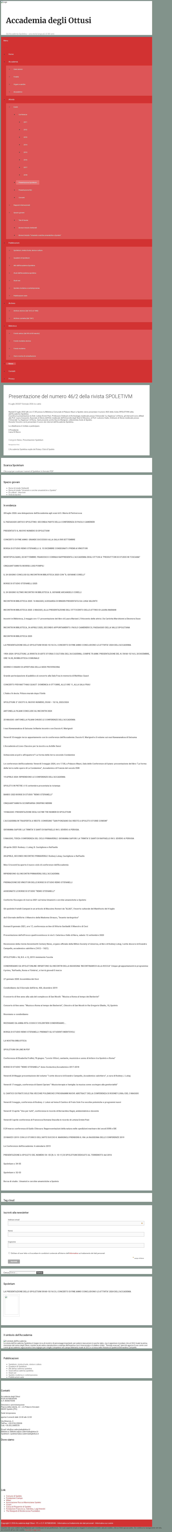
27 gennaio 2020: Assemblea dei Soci (21, 979)
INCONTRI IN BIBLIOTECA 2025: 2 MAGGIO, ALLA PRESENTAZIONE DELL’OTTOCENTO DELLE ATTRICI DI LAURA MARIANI (60, 610)
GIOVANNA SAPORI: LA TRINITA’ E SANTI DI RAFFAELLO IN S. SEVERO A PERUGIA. (41, 829)
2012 (25, 130)
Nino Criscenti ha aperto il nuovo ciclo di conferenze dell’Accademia (36, 865)
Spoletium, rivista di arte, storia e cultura (28, 250)
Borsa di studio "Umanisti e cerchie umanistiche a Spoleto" (33, 490)
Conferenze (23, 114)
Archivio (12, 303)
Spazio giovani (19, 213)
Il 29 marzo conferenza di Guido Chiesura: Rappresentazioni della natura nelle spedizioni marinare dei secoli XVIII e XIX (60, 1128)
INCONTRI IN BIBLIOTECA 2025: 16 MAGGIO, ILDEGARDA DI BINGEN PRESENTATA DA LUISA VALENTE (50, 601)
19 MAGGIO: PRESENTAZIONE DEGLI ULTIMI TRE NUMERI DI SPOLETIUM (37, 812)
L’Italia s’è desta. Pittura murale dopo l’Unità (24, 693)
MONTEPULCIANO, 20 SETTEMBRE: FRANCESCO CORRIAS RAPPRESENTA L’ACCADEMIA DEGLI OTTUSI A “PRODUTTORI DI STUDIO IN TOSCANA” (72, 557)
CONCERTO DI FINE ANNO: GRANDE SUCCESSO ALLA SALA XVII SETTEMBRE (39, 539)
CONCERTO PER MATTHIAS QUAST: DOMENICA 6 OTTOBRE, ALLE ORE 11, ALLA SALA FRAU (47, 684)
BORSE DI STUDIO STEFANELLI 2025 (20, 583)
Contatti (12, 371)
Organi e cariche (19, 84)
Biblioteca (13, 326)
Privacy (11, 379)
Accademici (18, 92)
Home (11, 54)
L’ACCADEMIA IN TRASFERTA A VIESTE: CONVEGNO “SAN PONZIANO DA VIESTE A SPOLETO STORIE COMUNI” (56, 821)
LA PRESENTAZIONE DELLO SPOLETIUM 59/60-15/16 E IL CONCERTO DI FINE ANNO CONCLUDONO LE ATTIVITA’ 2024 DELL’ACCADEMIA (67, 645)
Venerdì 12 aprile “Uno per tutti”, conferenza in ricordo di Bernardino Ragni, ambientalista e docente (51, 1111)
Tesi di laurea (23, 220)
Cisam (8, 1504)
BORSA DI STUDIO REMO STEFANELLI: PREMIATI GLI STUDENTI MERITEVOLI (39, 1032)
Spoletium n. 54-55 (12, 1164)
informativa (73, 1253)
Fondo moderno (19, 348)
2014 (25, 145)
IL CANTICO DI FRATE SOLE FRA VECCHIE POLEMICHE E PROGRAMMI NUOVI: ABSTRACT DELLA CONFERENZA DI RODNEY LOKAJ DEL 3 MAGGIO (71, 1093)
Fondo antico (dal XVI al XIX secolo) (27, 333)
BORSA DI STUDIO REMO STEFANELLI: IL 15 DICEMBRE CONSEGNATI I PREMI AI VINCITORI (46, 548)
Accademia (13, 62)
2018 (25, 175)
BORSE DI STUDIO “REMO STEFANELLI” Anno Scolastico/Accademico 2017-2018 (41, 1067)
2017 (25, 167)
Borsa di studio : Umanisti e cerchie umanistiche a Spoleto (31, 1181)
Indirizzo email (75, 1220)
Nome (10, 1231)
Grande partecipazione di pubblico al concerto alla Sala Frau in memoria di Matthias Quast (46, 676)
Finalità (16, 77)
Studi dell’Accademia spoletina (25, 273)
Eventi (16, 107)
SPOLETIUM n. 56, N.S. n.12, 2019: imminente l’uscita (28, 957)
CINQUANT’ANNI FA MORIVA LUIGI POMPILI (24, 566)
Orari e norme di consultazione (25, 356)
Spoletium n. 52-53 (12, 1172)
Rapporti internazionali (22, 205)
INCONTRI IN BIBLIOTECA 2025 (18, 636)
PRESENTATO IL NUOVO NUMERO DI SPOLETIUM (26, 531)
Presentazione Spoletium (28, 182)
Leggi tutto (36, 1530)
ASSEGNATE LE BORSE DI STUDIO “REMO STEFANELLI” (29, 891)
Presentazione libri (25, 190)
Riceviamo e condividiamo (16, 1014)
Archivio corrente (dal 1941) (24, 318)
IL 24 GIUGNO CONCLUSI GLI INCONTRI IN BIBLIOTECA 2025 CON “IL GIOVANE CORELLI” (44, 574)
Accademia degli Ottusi (48, 20)
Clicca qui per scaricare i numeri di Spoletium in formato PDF (29, 471)
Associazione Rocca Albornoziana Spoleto (23, 1502)
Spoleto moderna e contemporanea (27, 288)
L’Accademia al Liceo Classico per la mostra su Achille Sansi (32, 746)
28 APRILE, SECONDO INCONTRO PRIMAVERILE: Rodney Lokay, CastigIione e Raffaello (44, 856)
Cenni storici (18, 69)
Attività (11, 99)
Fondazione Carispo (14, 1498)
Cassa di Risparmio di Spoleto (18, 1507)
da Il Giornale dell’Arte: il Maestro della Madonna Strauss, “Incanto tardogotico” (41, 917)
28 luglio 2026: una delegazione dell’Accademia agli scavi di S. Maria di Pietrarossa (43, 513)
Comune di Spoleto (14, 1496)
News (11, 364)
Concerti (22, 197)
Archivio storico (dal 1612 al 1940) (26, 311)
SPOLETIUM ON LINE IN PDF (17, 1049)
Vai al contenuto (8, 47)
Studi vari (17, 281)
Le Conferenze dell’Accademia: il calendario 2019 (27, 1146)
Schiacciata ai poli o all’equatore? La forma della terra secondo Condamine (39, 755)
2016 (25, 160)
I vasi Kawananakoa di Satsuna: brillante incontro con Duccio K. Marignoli (38, 728)
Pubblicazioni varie (20, 296)
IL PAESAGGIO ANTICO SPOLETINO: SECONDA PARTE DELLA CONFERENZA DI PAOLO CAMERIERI (49, 522)
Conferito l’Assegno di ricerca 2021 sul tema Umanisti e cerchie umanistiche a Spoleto (45, 900)
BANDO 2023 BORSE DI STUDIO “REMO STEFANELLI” (28, 794)
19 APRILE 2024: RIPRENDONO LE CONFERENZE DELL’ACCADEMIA (34, 777)
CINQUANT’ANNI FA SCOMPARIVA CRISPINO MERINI (28, 803)
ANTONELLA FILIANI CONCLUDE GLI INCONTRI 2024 (28, 711)
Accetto (28, 1530)
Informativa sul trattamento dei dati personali (75, 1523)
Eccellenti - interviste (17, 492)
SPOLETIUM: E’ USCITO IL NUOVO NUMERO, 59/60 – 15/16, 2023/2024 (36, 702)
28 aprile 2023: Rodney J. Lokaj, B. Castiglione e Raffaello (31, 847)
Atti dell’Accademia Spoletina (24, 265)
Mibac (8, 1500)
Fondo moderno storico (22, 341)
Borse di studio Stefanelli (28, 228)
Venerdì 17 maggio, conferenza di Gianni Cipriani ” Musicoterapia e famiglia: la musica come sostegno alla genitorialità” (61, 1084)
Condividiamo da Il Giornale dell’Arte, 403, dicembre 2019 (30, 988)
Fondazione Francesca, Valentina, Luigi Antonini (25, 1509)
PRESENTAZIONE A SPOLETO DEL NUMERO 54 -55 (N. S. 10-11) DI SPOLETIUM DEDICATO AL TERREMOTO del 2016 (58, 1155)
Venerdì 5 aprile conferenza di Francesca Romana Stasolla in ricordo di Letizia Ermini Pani (46, 1120)
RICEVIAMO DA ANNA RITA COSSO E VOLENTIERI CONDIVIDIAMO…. (35, 1023)
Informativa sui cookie (104, 1523)
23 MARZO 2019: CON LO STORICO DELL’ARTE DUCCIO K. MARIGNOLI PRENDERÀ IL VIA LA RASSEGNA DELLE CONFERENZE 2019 (64, 1137)
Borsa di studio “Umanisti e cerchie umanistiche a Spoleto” (40, 235)
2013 (25, 137)
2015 (25, 152)
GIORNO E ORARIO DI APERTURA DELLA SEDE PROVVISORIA (32, 667)
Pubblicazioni (14, 243)
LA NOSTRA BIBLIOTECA (15, 1041)
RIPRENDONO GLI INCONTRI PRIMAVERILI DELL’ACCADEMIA (31, 873)
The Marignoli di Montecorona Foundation (23, 1511)
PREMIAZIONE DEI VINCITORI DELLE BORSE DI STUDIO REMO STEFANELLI (38, 882)
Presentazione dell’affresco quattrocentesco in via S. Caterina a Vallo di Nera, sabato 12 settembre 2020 (54, 935)
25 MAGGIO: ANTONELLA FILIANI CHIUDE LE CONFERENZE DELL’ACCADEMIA (39, 720)
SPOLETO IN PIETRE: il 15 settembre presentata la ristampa (32, 786)
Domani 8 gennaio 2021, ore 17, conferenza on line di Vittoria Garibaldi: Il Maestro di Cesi (46, 926)
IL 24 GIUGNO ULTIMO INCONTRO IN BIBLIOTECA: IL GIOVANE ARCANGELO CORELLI (42, 592)
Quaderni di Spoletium (22, 258)
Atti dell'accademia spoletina (20, 1368)
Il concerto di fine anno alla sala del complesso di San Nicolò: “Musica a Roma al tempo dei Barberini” (51, 997)
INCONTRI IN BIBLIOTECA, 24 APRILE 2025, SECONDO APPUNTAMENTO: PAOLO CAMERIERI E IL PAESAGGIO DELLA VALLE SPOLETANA (67, 627)
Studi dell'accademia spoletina (21, 1371)
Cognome (12, 1242)
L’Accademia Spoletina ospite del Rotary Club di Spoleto (31, 449)
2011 (25, 122)
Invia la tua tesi (15, 494)
